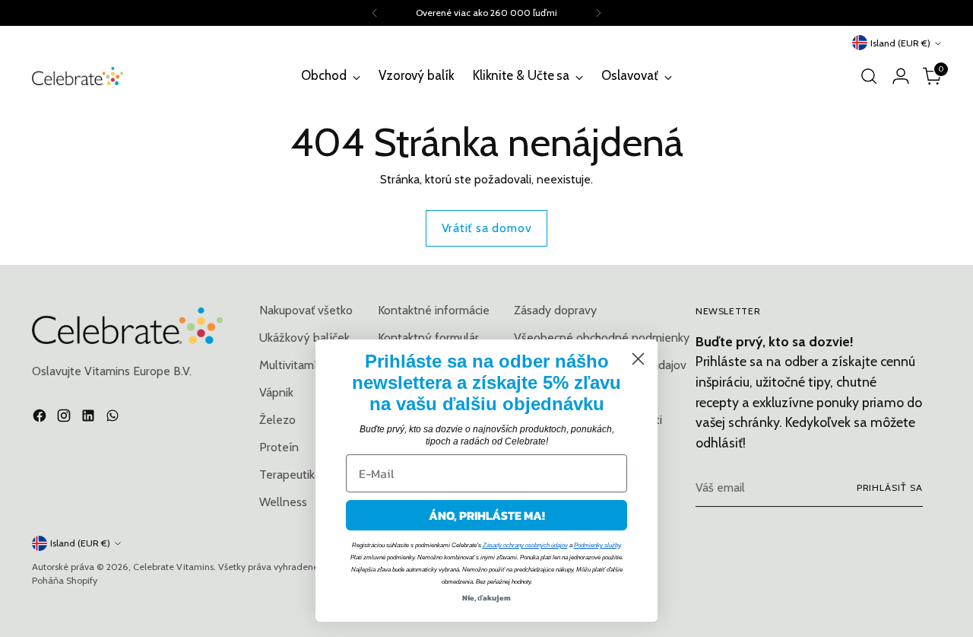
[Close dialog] (638, 359)
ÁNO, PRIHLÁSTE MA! (487, 515)
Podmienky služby (597, 545)
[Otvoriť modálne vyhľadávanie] (869, 76)
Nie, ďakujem (486, 598)
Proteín (279, 447)
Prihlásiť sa (890, 487)
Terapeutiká (290, 474)
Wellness (283, 502)
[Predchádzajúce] (374, 13)
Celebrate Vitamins (173, 566)
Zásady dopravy (555, 310)
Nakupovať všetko (306, 310)
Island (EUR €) (900, 43)
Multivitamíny (294, 365)
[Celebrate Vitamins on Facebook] (41, 418)
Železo (277, 419)
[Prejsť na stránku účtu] (901, 76)
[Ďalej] (598, 13)
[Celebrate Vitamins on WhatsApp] (114, 418)
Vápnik (276, 392)
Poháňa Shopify (64, 580)
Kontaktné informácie (434, 310)
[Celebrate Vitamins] (77, 75)
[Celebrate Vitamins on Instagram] (65, 418)
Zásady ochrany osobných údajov (525, 545)
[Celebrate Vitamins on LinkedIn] (90, 418)
